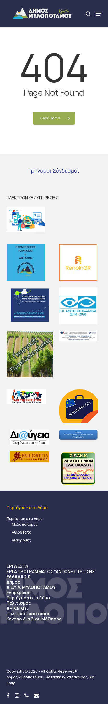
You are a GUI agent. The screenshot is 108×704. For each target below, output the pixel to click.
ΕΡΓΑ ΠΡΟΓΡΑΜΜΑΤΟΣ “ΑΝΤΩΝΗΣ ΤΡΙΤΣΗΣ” (51, 571)
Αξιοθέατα (21, 532)
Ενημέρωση (18, 592)
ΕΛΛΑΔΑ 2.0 (18, 576)
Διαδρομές (21, 540)
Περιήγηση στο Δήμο (25, 518)
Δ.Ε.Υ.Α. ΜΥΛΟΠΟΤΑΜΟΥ (31, 587)
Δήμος (13, 582)
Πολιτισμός (19, 603)
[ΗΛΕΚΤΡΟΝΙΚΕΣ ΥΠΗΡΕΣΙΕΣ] (54, 219)
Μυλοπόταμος (25, 524)
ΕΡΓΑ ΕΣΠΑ (17, 566)
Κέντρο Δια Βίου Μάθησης (34, 618)
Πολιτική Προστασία (28, 613)
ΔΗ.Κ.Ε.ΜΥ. (17, 608)
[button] (98, 13)
